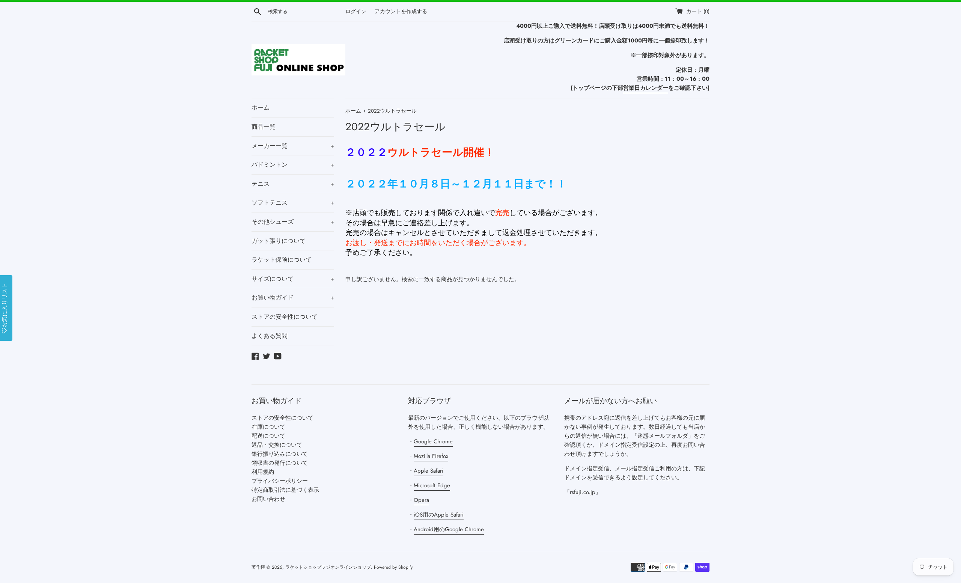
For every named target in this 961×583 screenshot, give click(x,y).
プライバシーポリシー (280, 481)
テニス (293, 183)
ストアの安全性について (285, 316)
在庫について (268, 427)
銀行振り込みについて (280, 454)
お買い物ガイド (293, 297)
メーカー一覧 (293, 146)
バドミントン (293, 164)
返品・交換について (277, 445)
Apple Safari (428, 471)
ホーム (261, 107)
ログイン (355, 11)
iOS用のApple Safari (439, 515)
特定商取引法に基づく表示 (285, 490)
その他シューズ (293, 221)
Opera (421, 500)
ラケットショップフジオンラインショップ (328, 567)
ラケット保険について (282, 259)
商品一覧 (264, 126)
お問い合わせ (268, 499)
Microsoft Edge (432, 485)
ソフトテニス (293, 202)
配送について (268, 436)
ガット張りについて (279, 241)
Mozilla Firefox (431, 456)
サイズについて (293, 278)
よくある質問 (270, 335)
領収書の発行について (280, 463)
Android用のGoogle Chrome (449, 529)
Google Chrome (433, 441)
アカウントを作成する (401, 11)
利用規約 (263, 472)
